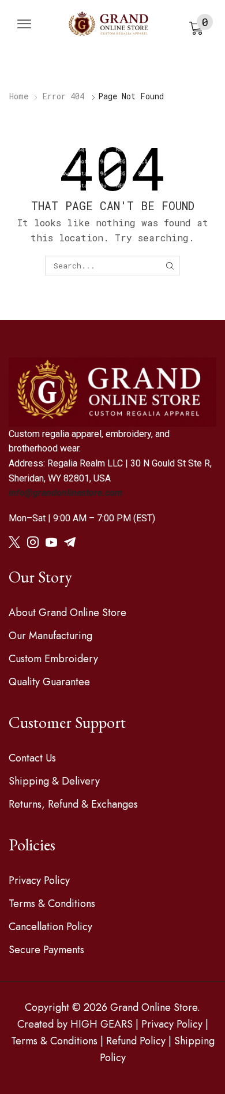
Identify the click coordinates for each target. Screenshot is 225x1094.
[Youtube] (51, 542)
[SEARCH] (169, 265)
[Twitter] (14, 542)
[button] (24, 24)
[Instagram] (33, 542)
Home (18, 96)
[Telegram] (70, 542)
